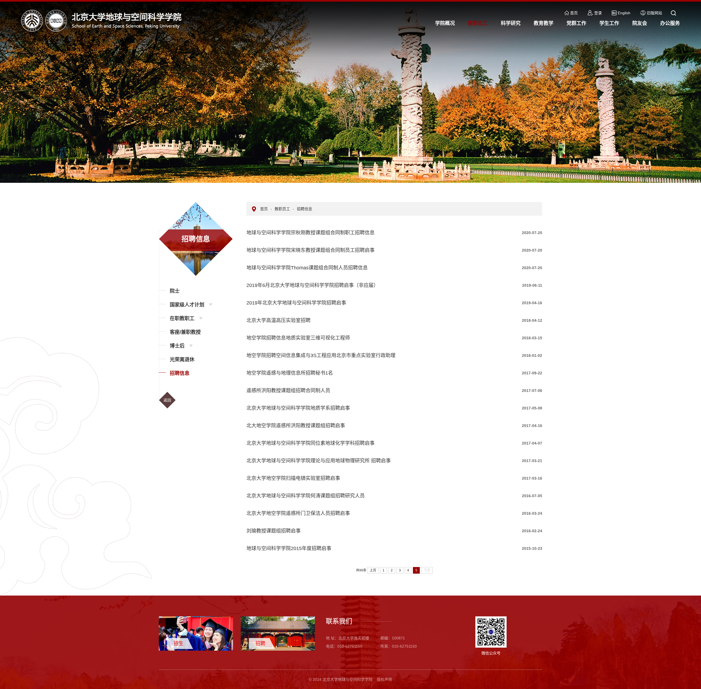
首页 (574, 13)
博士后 (177, 346)
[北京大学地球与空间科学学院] (103, 20)
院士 (175, 291)
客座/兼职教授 (185, 332)
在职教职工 (182, 318)
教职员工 (282, 209)
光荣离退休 (182, 359)
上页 (373, 570)
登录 (598, 13)
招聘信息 (179, 373)
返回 (167, 400)
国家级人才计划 (187, 305)
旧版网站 (654, 13)
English (624, 13)
